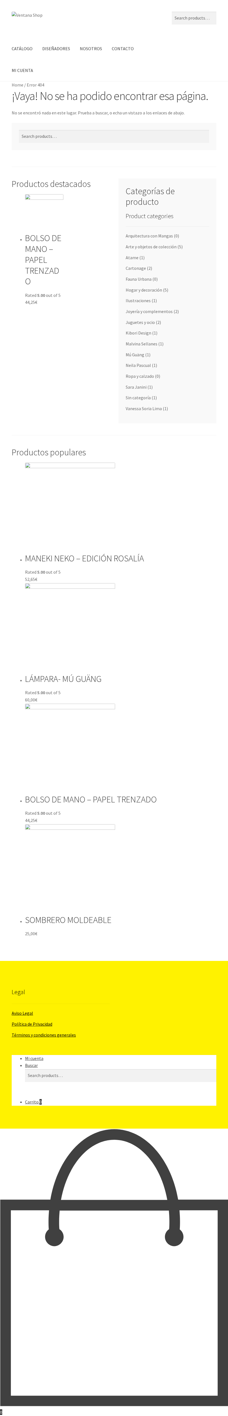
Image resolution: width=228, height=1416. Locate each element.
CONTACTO (123, 48)
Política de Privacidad (32, 1024)
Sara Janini (136, 387)
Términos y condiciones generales (44, 1035)
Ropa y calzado (140, 376)
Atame (132, 257)
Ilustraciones (138, 300)
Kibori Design (138, 333)
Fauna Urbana (139, 279)
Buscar (31, 1065)
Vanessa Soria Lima (144, 408)
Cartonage (136, 268)
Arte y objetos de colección (151, 246)
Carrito (33, 1102)
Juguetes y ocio (140, 322)
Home (17, 85)
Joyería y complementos (149, 311)
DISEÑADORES (56, 48)
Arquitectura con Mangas (149, 236)
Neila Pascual (138, 365)
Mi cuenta (34, 1058)
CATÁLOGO (22, 48)
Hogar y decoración (144, 290)
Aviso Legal (22, 1013)
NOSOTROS (91, 48)
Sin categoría (138, 397)
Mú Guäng (135, 354)
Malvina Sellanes (141, 344)
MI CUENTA (22, 70)
